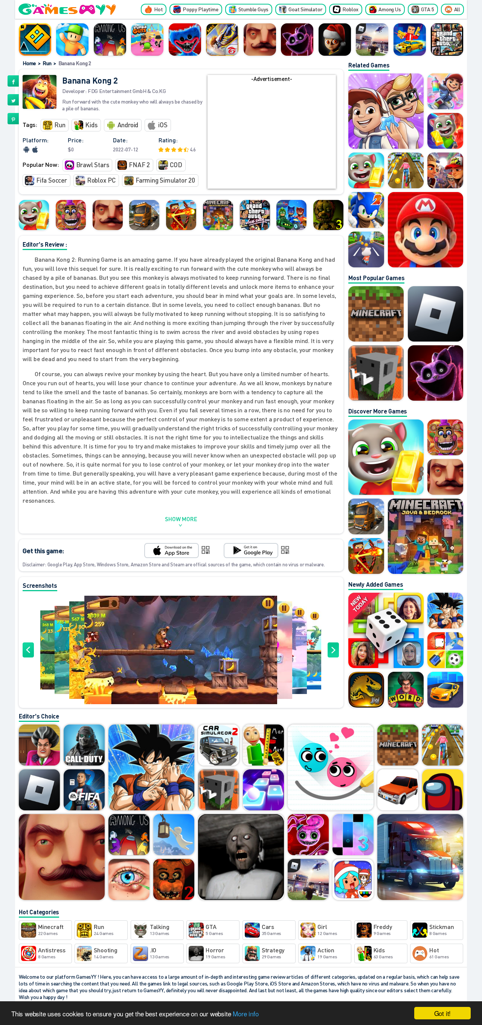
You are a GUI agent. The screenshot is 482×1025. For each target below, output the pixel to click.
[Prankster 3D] (39, 746)
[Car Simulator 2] (218, 746)
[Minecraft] (376, 314)
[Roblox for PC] (372, 39)
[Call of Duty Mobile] (84, 746)
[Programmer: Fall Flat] (173, 835)
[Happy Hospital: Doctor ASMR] (128, 880)
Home (29, 62)
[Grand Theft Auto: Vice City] (255, 215)
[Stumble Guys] (72, 39)
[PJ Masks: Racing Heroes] (291, 215)
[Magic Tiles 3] (353, 835)
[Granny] (241, 857)
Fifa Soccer (51, 180)
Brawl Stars (92, 164)
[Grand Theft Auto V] (447, 39)
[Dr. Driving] (397, 790)
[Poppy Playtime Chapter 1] (185, 39)
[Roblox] (435, 314)
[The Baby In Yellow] (335, 39)
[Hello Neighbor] (260, 39)
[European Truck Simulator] (144, 215)
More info (245, 1013)
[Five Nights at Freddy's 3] (328, 215)
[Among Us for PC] (110, 39)
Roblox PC (101, 180)
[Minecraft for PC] (218, 215)
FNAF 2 (139, 164)
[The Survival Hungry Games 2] (181, 215)
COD (176, 164)
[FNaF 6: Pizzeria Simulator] (71, 215)
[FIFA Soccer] (84, 790)
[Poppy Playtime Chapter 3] (297, 39)
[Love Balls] (331, 768)
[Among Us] (442, 790)
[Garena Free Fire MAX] (222, 39)
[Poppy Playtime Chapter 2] (308, 835)
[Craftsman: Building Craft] (376, 373)
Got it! (442, 1013)
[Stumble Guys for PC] (147, 39)
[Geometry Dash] (35, 39)
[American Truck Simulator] (420, 857)
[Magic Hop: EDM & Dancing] (263, 790)
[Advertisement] (271, 136)
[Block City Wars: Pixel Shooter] (410, 39)
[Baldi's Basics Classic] (263, 746)
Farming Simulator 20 (165, 180)
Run (47, 62)
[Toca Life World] (353, 880)
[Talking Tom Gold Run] (34, 215)
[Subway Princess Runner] (442, 746)
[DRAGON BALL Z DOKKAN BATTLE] (151, 768)
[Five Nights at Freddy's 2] (173, 880)
